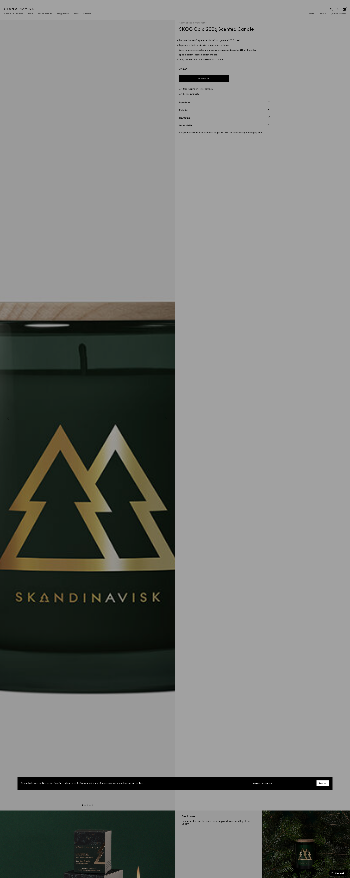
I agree (322, 783)
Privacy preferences (262, 783)
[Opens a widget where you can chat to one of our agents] (337, 873)
